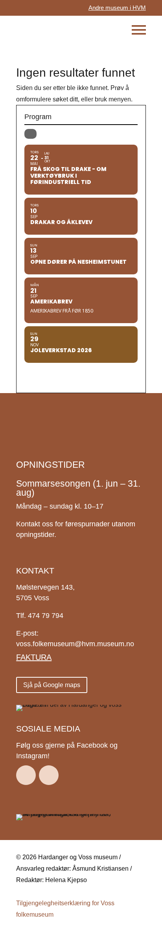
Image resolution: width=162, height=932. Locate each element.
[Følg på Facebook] (26, 775)
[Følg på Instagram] (49, 775)
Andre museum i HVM (117, 7)
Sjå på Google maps (51, 685)
